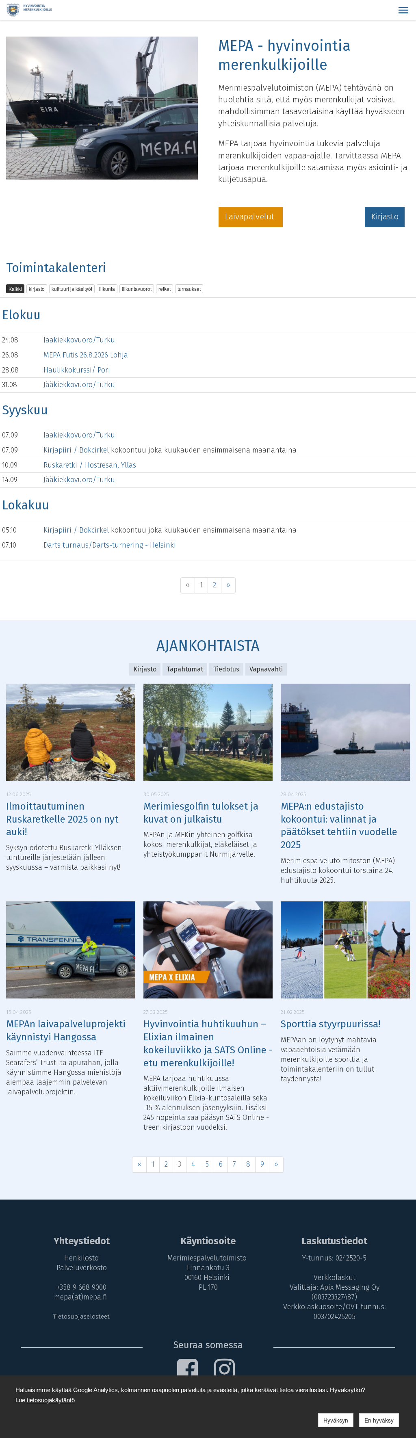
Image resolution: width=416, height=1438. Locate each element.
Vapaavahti (266, 669)
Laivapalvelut (251, 216)
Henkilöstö (81, 1258)
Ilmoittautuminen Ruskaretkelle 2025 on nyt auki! (62, 819)
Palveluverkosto (81, 1267)
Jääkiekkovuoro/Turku (79, 340)
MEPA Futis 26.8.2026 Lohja (85, 355)
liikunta (107, 288)
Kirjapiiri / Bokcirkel (77, 450)
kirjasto (37, 288)
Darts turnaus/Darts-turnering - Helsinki (109, 545)
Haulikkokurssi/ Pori (76, 370)
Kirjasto (385, 216)
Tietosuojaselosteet (81, 1316)
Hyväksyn (335, 1420)
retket (164, 288)
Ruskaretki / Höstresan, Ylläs (89, 465)
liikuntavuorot (137, 288)
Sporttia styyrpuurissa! (330, 1024)
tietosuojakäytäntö (51, 1400)
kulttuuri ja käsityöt (72, 288)
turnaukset (189, 288)
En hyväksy (379, 1420)
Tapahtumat (185, 669)
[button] (403, 10)
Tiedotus (226, 669)
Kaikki (15, 288)
